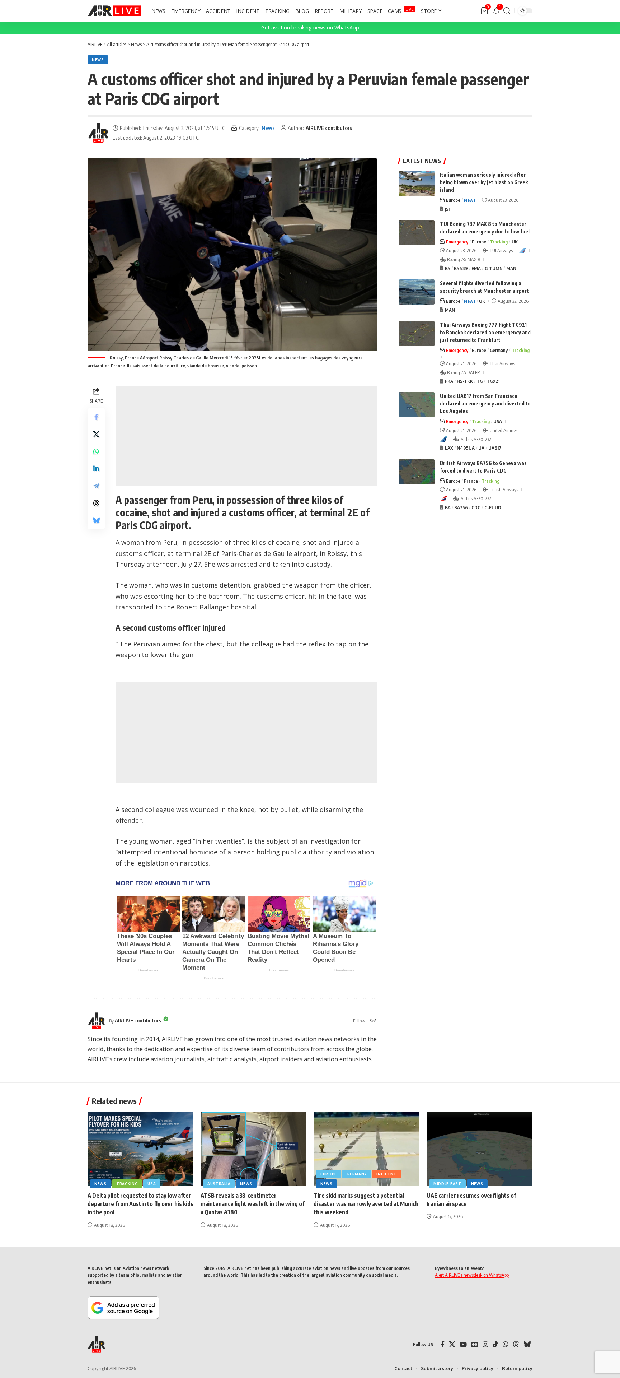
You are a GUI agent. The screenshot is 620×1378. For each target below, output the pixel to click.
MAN (511, 268)
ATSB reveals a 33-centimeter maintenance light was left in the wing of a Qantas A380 (253, 1204)
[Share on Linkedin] (96, 468)
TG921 (493, 381)
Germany (499, 350)
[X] (452, 1344)
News (98, 59)
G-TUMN (494, 268)
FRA (449, 381)
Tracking (499, 242)
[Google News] (474, 1344)
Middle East (447, 1184)
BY (447, 268)
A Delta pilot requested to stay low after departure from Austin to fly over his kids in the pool (140, 1204)
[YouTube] (463, 1344)
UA (481, 448)
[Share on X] (96, 434)
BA (448, 507)
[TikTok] (495, 1344)
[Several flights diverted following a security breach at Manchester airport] (417, 292)
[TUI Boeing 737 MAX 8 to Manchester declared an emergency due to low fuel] (417, 232)
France (471, 481)
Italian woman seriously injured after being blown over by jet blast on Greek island (484, 182)
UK (515, 242)
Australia (218, 1184)
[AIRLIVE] (114, 10)
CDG (475, 507)
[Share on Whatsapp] (96, 451)
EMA (476, 268)
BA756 (461, 507)
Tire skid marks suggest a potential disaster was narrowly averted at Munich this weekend (366, 1204)
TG (479, 381)
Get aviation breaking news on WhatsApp (310, 27)
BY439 (461, 268)
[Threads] (516, 1344)
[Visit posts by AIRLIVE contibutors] (98, 133)
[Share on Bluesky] (96, 520)
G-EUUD (492, 507)
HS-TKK (465, 381)
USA (497, 421)
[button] (507, 11)
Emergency (457, 242)
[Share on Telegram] (96, 486)
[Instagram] (485, 1344)
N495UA (466, 448)
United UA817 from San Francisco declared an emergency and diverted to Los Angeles (485, 403)
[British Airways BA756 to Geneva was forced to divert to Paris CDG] (417, 471)
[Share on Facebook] (96, 417)
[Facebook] (442, 1344)
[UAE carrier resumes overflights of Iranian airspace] (479, 1149)
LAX (449, 448)
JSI (447, 209)
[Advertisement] (246, 436)
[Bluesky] (527, 1344)
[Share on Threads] (96, 503)
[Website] (373, 1020)
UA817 (494, 448)
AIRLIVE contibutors (329, 128)
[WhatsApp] (505, 1344)
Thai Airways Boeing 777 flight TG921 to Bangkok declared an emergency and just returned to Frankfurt (485, 332)
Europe (453, 200)
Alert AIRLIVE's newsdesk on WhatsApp (472, 1275)
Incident (386, 1174)
